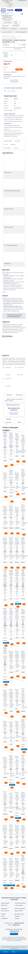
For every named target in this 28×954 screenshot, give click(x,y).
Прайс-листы (4, 905)
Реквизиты (17, 916)
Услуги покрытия (19, 905)
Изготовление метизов (20, 903)
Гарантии (12, 144)
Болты (19, 36)
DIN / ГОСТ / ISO (5, 910)
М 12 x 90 (9, 395)
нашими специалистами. (20, 364)
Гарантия (3, 914)
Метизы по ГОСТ (19, 910)
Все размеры (7, 148)
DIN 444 (16, 98)
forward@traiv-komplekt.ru (18, 301)
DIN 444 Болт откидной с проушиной (9, 38)
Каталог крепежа (5, 903)
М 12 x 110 (19, 395)
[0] (20, 14)
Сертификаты (4, 918)
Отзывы (3, 916)
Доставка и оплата (19, 914)
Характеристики (8, 140)
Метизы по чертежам (20, 908)
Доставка (17, 140)
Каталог (12, 35)
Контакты (17, 918)
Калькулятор (4, 908)
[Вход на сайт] (4, 6)
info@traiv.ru (16, 925)
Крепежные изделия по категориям (8, 36)
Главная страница (5, 35)
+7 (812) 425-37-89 (18, 923)
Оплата (6, 144)
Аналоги (16, 148)
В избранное (6, 44)
